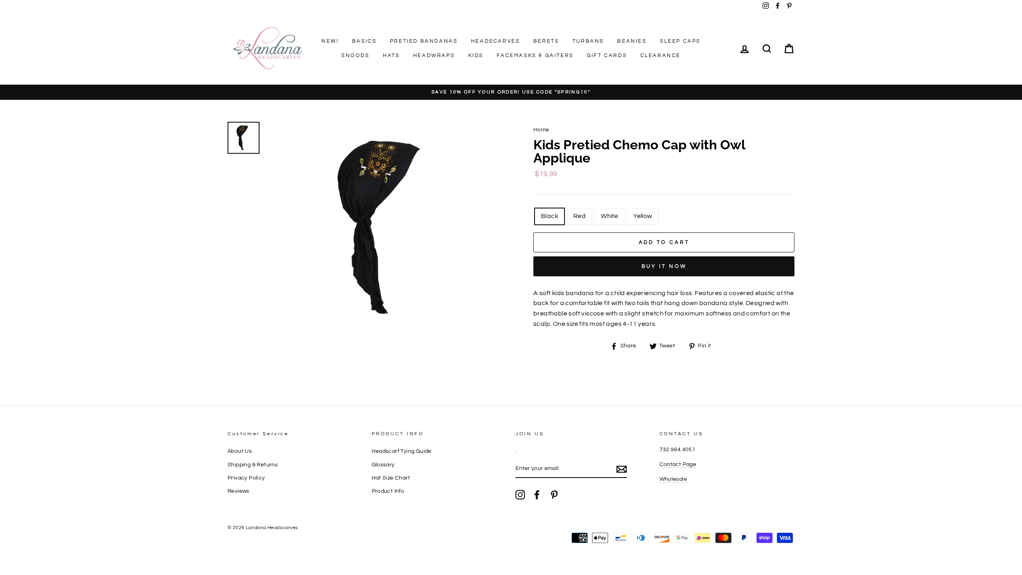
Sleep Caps (680, 41)
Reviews (239, 491)
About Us (240, 451)
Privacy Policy (246, 478)
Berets (546, 41)
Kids (475, 55)
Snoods (355, 55)
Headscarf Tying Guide (402, 451)
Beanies (631, 41)
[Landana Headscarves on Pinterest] (554, 495)
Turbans (588, 41)
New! (330, 41)
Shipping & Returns (253, 465)
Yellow (642, 216)
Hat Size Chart (391, 478)
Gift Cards (607, 55)
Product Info (388, 491)
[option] (511, 92)
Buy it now (664, 266)
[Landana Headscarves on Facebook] (537, 495)
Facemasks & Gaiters (535, 55)
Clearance (660, 55)
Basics (364, 41)
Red (579, 216)
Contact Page (678, 464)
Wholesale (673, 479)
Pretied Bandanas (424, 41)
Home (541, 130)
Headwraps (434, 55)
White (609, 216)
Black (549, 216)
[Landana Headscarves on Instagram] (520, 495)
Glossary (383, 465)
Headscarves (495, 41)
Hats (391, 55)
